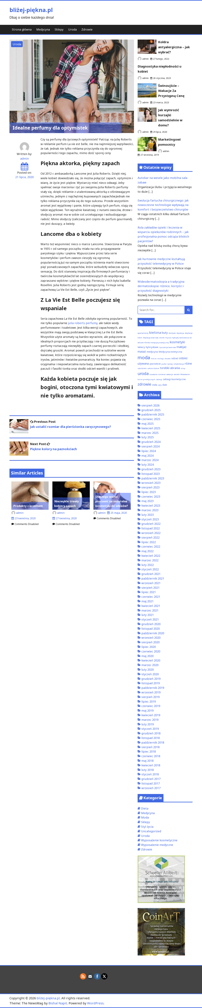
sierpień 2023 (150, 487)
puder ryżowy (167, 364)
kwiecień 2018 (150, 765)
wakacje (169, 374)
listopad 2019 (150, 683)
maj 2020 (147, 656)
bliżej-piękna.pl (31, 10)
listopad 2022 (150, 528)
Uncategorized (151, 831)
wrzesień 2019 (150, 692)
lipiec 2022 (148, 542)
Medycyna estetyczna (170, 351)
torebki (164, 368)
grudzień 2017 (150, 779)
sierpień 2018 (150, 747)
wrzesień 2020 (150, 637)
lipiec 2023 (148, 492)
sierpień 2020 (150, 642)
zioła (154, 384)
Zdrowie (86, 29)
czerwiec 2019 (150, 706)
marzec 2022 (149, 560)
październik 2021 (152, 578)
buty (165, 333)
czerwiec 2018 (150, 756)
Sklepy (59, 29)
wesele (177, 374)
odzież (174, 358)
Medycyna (43, 29)
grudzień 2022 (150, 524)
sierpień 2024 (150, 446)
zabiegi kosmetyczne (174, 379)
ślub (164, 384)
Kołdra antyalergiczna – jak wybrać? (174, 47)
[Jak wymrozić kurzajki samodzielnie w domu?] (147, 121)
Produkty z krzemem (28, 506)
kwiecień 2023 (150, 505)
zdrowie (144, 384)
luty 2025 (147, 437)
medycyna (152, 351)
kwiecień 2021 (150, 606)
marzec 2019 (149, 720)
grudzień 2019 (150, 679)
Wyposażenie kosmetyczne (159, 840)
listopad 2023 (150, 474)
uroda (143, 373)
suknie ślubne (153, 368)
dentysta (172, 333)
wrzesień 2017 (150, 788)
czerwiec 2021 (150, 597)
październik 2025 (152, 414)
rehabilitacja (178, 364)
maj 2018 (147, 761)
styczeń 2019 (150, 729)
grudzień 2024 (150, 442)
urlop (183, 368)
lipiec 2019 (148, 701)
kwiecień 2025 (150, 428)
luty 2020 (147, 669)
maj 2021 (147, 601)
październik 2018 (152, 742)
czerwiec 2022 (150, 546)
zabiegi (159, 379)
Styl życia (147, 826)
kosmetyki (177, 342)
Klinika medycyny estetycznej (156, 342)
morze (154, 358)
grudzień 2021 (150, 574)
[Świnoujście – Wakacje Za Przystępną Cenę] (147, 96)
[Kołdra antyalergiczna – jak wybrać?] (147, 53)
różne (188, 363)
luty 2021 (147, 615)
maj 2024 (147, 455)
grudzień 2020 (150, 624)
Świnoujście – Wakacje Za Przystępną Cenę (171, 91)
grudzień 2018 (150, 733)
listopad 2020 (150, 628)
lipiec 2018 (148, 751)
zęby (160, 385)
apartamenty (143, 333)
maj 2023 (147, 501)
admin (24, 158)
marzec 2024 (149, 460)
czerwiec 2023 (150, 496)
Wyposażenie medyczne (157, 845)
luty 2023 (147, 515)
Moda (145, 817)
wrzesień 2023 (150, 483)
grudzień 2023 (150, 469)
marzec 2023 (149, 510)
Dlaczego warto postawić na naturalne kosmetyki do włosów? (111, 501)
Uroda (72, 29)
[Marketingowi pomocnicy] (147, 150)
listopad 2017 (150, 783)
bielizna (155, 332)
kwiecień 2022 (150, 556)
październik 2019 (152, 688)
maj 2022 (147, 551)
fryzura (168, 338)
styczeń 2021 (150, 619)
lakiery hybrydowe (148, 347)
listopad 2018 (150, 738)
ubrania (175, 368)
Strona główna (22, 29)
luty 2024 (147, 464)
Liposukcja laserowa (167, 347)
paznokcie (155, 363)
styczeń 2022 (150, 569)
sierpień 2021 (150, 587)
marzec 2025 (149, 433)
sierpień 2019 (150, 697)
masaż (142, 351)
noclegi (160, 358)
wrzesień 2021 (150, 583)
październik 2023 (152, 478)
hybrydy (175, 338)
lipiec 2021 (148, 592)
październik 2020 (152, 633)
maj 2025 (147, 423)
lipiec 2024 (148, 451)
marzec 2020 (149, 665)
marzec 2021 (149, 610)
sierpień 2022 (150, 537)
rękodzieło (142, 368)
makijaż (181, 347)
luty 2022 (147, 565)
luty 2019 (147, 724)
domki (162, 338)
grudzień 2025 (150, 410)
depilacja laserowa (150, 338)
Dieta (144, 808)
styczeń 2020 (150, 674)
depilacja (180, 333)
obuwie (167, 358)
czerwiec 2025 (150, 419)
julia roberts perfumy (82, 323)
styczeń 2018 (150, 774)
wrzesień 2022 (150, 533)
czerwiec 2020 (150, 651)
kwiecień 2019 (150, 715)
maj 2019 (147, 710)
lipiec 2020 (148, 647)
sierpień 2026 (150, 405)
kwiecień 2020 (150, 660)
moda (144, 357)
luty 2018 (147, 770)
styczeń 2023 (150, 519)
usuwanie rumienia (157, 374)
